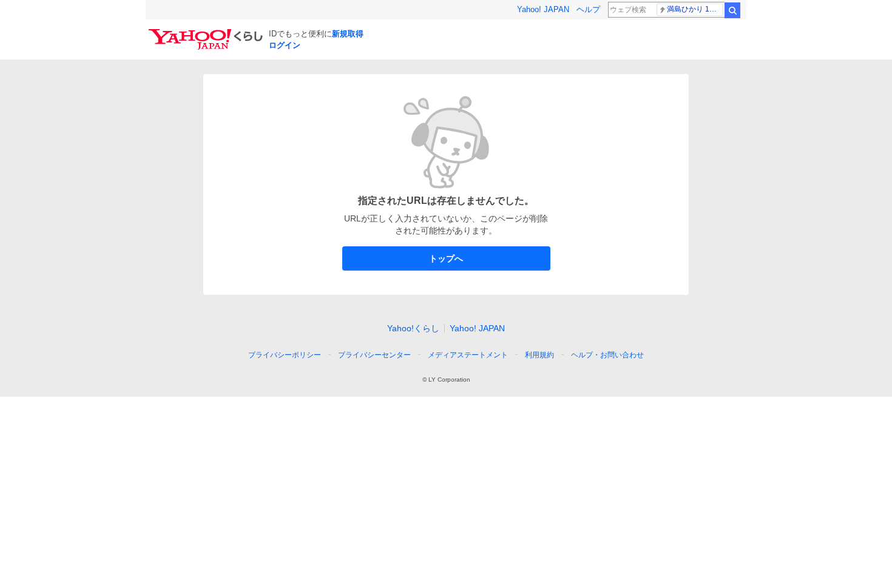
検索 (732, 10)
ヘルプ (588, 9)
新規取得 (347, 33)
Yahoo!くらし (413, 328)
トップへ (446, 258)
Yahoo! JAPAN (543, 9)
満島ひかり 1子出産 (695, 9)
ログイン (284, 45)
